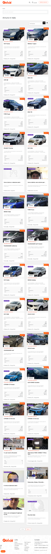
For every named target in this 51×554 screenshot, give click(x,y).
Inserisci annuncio (19, 543)
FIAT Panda (7, 43)
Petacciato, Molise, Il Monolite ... (36, 482)
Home (16, 542)
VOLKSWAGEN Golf (9, 350)
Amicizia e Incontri (7, 472)
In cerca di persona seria (10, 485)
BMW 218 (30, 78)
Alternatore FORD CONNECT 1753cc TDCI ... (37, 453)
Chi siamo (17, 545)
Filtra (3, 551)
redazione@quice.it (43, 547)
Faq (25, 545)
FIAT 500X (6, 314)
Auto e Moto (6, 30)
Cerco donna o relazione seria (12, 182)
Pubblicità (36, 550)
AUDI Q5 (6, 80)
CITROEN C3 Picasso (9, 384)
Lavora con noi (43, 550)
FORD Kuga (7, 114)
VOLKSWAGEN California (10, 246)
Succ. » (28, 529)
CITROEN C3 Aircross (9, 418)
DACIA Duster (31, 348)
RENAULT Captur (32, 43)
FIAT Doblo (6, 280)
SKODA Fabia (7, 211)
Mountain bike (31, 515)
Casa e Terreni (7, 439)
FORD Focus (31, 209)
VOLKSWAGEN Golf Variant (35, 244)
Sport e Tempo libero (32, 501)
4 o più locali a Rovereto (10, 452)
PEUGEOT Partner (8, 148)
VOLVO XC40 (31, 314)
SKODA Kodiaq (32, 280)
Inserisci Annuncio (43, 2)
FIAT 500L (30, 148)
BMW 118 (30, 112)
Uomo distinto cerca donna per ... (37, 182)
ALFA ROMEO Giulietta (33, 382)
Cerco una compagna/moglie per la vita (13, 513)
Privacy (26, 550)
